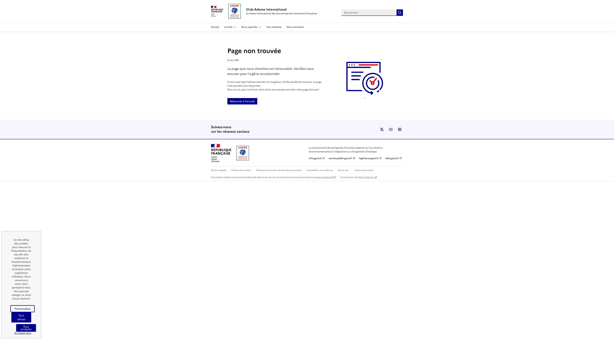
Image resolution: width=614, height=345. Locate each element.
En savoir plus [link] (23, 333)
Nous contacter (295, 27)
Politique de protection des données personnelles (279, 170)
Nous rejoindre (249, 27)
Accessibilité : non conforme (320, 170)
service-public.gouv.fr (340, 158)
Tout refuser (21, 317)
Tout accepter (26, 328)
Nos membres (274, 27)
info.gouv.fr (315, 158)
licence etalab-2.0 (324, 177)
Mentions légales (219, 170)
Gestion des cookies (364, 170)
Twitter (382, 129)
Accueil (215, 27)
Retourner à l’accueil (242, 101)
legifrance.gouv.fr (368, 158)
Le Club (228, 27)
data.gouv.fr (392, 158)
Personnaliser (23, 309)
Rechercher (400, 12)
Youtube (391, 129)
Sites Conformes (366, 177)
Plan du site (343, 170)
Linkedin (400, 129)
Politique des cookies (241, 170)
